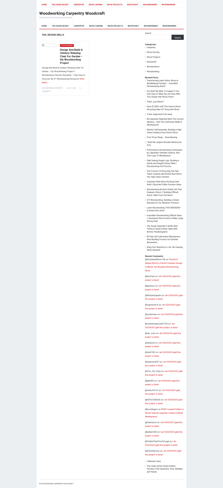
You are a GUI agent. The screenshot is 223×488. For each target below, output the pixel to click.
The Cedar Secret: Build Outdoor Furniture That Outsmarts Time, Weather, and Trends (165, 469)
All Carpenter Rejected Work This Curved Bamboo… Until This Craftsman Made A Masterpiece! (165, 122)
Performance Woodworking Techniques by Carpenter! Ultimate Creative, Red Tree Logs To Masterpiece (164, 153)
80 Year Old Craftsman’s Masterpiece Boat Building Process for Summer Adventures (163, 239)
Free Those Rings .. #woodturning (162, 137)
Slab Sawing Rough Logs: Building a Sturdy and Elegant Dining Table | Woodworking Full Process (163, 163)
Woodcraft (132, 5)
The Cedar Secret (60, 5)
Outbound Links (154, 461)
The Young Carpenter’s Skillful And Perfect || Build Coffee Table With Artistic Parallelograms (162, 229)
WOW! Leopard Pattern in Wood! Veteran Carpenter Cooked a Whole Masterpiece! (164, 413)
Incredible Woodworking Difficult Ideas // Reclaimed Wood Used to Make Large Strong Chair (165, 218)
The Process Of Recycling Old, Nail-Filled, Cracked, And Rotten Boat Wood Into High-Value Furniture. (164, 174)
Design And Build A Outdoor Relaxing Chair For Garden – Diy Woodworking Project (71, 56)
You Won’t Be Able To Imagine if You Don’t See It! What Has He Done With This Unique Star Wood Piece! (163, 94)
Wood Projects (114, 5)
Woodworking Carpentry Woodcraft (72, 13)
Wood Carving (95, 5)
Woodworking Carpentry (52, 88)
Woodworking (168, 5)
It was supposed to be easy (159, 114)
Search (148, 33)
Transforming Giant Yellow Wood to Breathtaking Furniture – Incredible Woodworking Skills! (162, 83)
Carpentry (78, 5)
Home (44, 5)
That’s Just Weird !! (155, 101)
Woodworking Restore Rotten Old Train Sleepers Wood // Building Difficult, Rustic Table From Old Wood (164, 192)
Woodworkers (150, 5)
